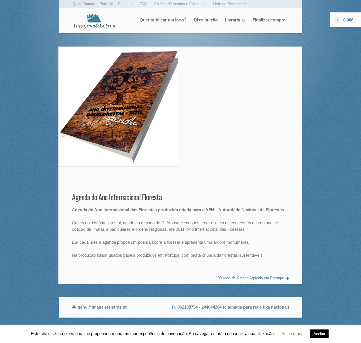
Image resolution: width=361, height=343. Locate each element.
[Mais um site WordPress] (94, 20)
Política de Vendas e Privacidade (181, 4)
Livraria (232, 19)
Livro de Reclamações (231, 4)
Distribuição (206, 19)
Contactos (126, 4)
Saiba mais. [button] (292, 333)
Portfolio (106, 4)
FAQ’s (144, 4)
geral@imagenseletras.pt (102, 307)
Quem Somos (83, 4)
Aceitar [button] (319, 334)
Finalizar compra (268, 19)
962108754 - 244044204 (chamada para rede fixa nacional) (233, 307)
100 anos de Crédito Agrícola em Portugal (250, 278)
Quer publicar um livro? (163, 19)
